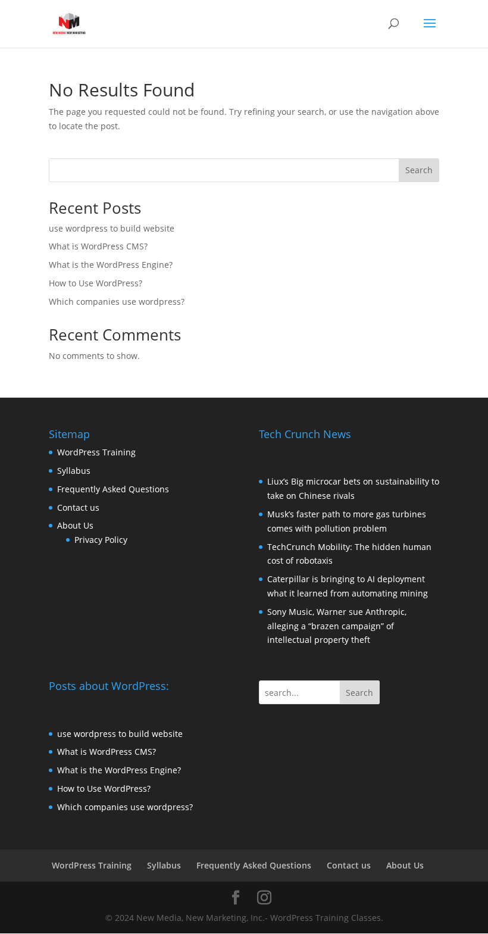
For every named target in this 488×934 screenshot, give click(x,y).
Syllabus (73, 470)
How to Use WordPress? (95, 283)
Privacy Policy (100, 539)
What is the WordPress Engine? (111, 264)
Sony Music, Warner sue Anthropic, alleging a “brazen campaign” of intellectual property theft (336, 626)
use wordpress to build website (111, 228)
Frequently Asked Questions (113, 489)
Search (419, 170)
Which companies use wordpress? (116, 301)
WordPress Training (96, 452)
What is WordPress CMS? (98, 246)
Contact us (78, 507)
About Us (75, 525)
